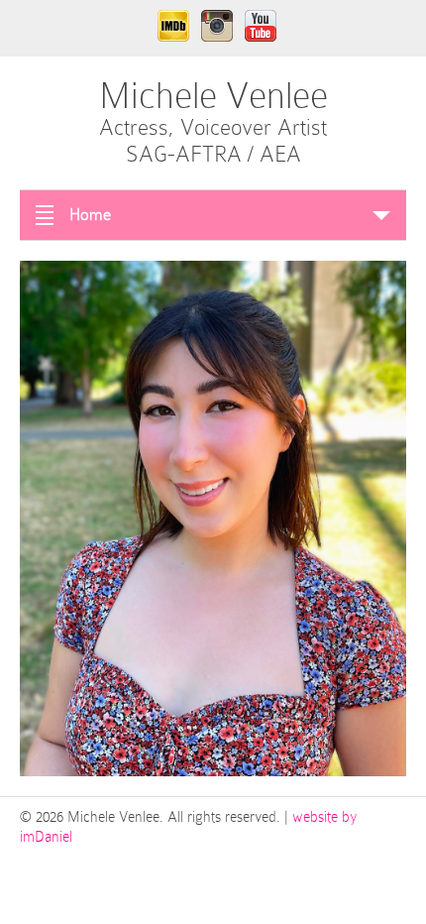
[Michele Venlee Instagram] (217, 28)
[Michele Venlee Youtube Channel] (260, 28)
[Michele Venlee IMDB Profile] (173, 28)
